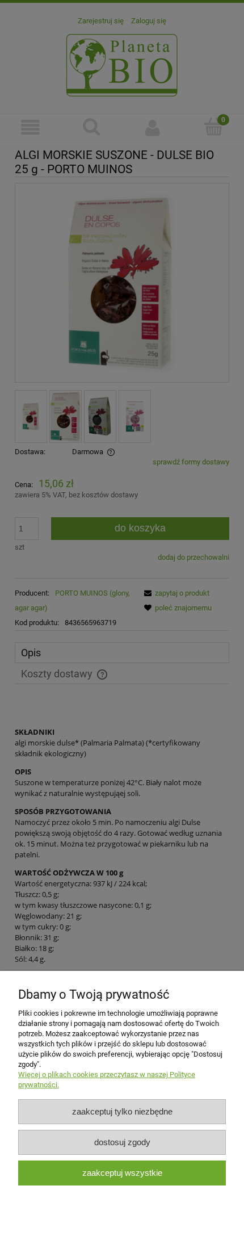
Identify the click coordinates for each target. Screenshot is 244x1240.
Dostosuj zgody (122, 1142)
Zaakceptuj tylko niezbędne (122, 1111)
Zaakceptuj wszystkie (122, 1173)
